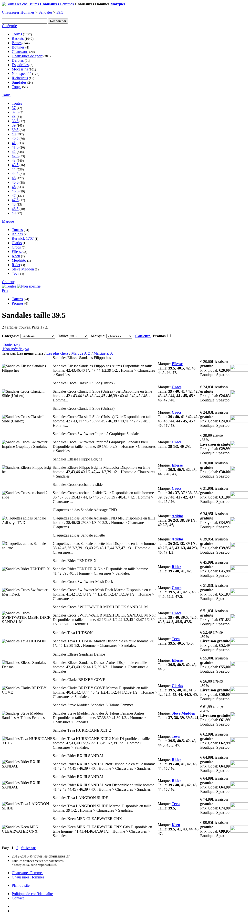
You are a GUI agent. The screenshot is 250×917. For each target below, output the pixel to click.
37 (14, 108)
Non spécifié (21, 73)
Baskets (18, 38)
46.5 (15, 191)
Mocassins (20, 69)
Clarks (17, 243)
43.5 (15, 165)
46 (14, 187)
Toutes (17, 34)
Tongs (16, 87)
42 (14, 152)
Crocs (16, 247)
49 (14, 213)
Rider (16, 265)
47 (14, 195)
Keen (16, 256)
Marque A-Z (81, 353)
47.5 (15, 200)
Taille (6, 95)
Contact (18, 898)
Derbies (18, 60)
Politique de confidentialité (32, 894)
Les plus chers (57, 353)
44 (14, 169)
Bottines (18, 47)
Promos (17, 303)
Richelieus (20, 78)
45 (14, 178)
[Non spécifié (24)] (29, 286)
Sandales (45, 12)
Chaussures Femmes (27, 873)
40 (14, 134)
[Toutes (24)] (9, 286)
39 (14, 125)
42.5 (15, 156)
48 (14, 204)
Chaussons (20, 52)
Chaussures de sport (27, 56)
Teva (15, 273)
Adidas (17, 234)
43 (14, 160)
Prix (5, 291)
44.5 (15, 173)
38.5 (15, 121)
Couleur (8, 282)
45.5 (15, 182)
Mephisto (19, 260)
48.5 (15, 209)
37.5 (15, 112)
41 (14, 143)
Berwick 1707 (23, 238)
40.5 (15, 138)
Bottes (16, 43)
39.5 (59, 12)
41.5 (15, 147)
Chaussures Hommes (18, 12)
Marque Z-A (103, 353)
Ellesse (17, 251)
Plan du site (21, 885)
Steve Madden (23, 269)
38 (14, 116)
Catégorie (9, 26)
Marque (8, 221)
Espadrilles (20, 65)
